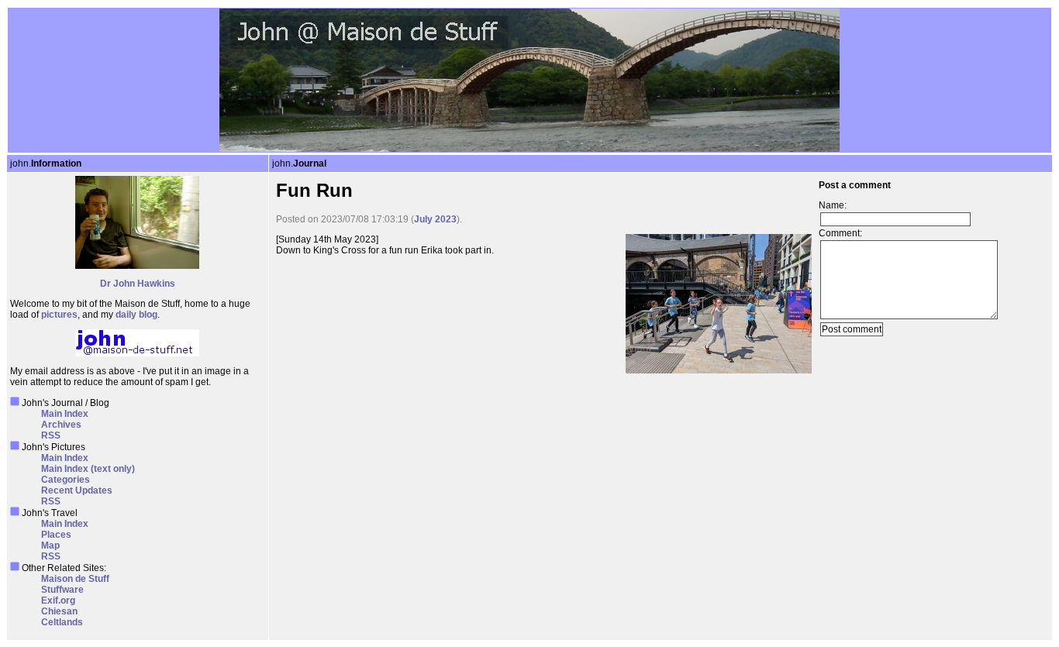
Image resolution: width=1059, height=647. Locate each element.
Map (50, 545)
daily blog (136, 314)
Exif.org (58, 600)
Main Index (64, 413)
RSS (50, 435)
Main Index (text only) (88, 468)
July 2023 (435, 219)
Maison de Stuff (75, 578)
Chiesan (59, 611)
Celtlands (62, 622)
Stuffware (62, 589)
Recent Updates (76, 490)
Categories (65, 479)
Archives (61, 424)
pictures (59, 314)
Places (56, 534)
